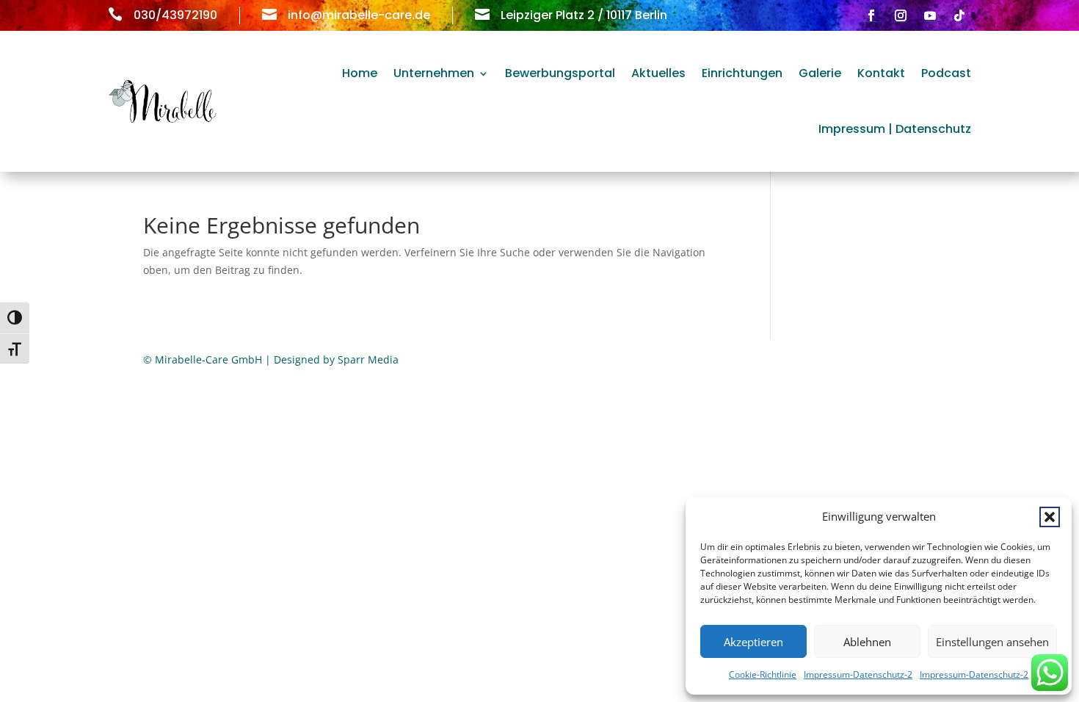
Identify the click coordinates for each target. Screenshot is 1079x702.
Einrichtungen (742, 73)
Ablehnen (867, 641)
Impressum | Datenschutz (894, 128)
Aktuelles (658, 73)
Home (359, 73)
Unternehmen (433, 73)
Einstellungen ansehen (992, 641)
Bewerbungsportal (560, 73)
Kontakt (881, 73)
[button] (1049, 517)
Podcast (946, 73)
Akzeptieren (753, 641)
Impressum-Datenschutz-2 (858, 674)
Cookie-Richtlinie (762, 674)
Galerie (820, 73)
